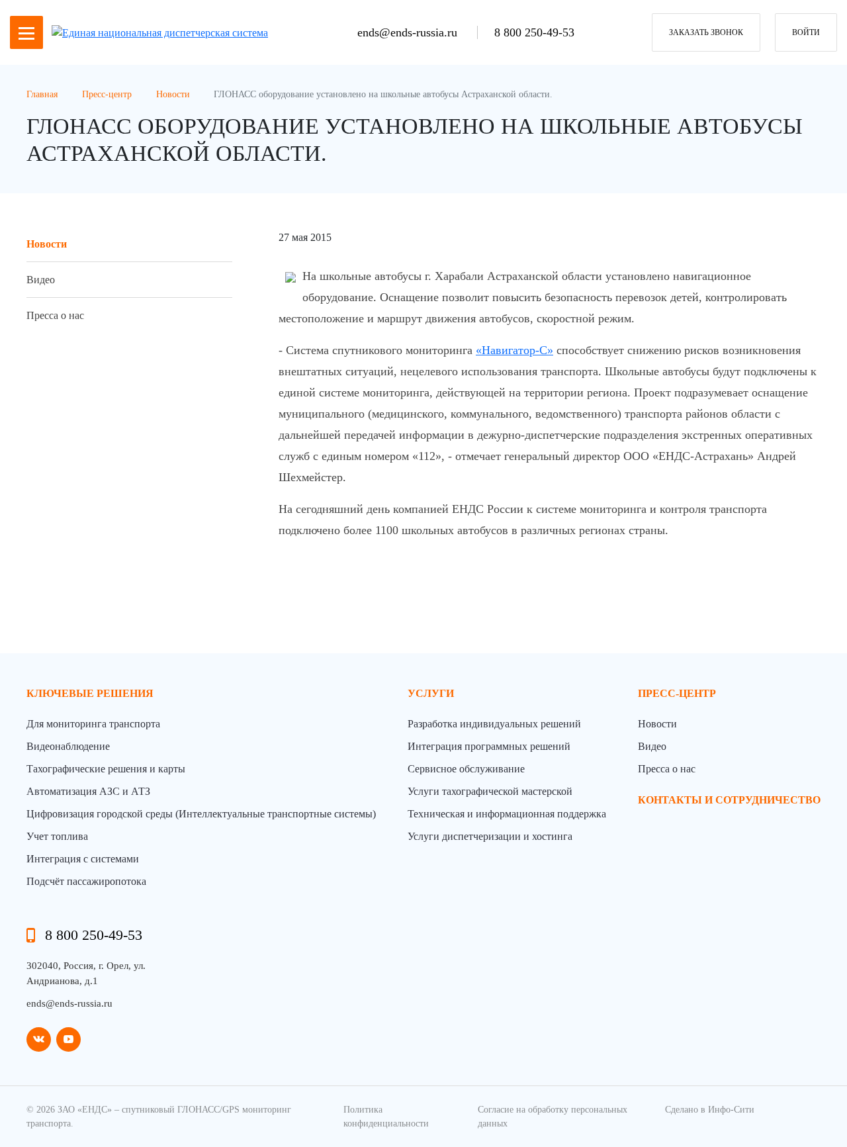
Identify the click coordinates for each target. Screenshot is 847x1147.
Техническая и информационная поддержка (507, 813)
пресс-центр (677, 693)
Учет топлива (57, 836)
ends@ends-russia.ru (409, 32)
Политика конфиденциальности (386, 1116)
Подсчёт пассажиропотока (86, 881)
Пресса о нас (55, 315)
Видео (40, 279)
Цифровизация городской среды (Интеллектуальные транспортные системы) (201, 813)
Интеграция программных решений (489, 746)
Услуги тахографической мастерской (490, 791)
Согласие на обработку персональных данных (552, 1116)
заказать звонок (706, 32)
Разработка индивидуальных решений (494, 723)
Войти (806, 32)
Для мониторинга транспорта (93, 723)
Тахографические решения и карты (105, 768)
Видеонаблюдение (68, 746)
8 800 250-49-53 (534, 32)
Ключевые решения (90, 693)
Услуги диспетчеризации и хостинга (490, 836)
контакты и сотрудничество (729, 799)
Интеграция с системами (82, 858)
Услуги (431, 693)
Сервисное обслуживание (466, 768)
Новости (46, 244)
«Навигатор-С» (514, 350)
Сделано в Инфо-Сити (709, 1110)
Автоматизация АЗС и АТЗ (88, 791)
